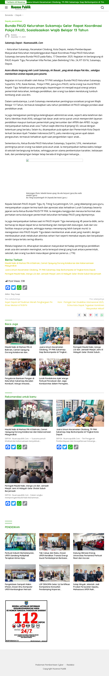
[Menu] (7, 7)
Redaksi (70, 665)
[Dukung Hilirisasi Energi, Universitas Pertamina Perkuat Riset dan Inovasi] (88, 541)
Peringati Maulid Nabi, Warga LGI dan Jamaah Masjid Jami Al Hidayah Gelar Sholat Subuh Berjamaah (53, 274)
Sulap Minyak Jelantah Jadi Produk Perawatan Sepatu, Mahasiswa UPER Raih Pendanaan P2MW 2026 (86, 587)
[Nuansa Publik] (20, 7)
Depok (8, 21)
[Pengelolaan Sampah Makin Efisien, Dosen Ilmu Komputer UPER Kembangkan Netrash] (20, 572)
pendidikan (17, 21)
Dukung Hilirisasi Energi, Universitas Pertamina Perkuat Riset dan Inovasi (87, 555)
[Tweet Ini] (85, 315)
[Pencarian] (102, 7)
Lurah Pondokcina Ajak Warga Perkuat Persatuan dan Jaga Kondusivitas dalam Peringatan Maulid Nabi (54, 381)
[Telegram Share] (96, 315)
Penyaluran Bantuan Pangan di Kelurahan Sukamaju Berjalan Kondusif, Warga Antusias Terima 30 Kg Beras (19, 381)
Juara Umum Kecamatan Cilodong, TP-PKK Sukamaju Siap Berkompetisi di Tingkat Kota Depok (58, 2)
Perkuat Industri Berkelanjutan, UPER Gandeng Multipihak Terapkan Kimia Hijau (19, 555)
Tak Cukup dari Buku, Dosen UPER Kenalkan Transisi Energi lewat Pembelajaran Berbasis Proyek (53, 556)
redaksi (14, 35)
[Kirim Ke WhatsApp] (102, 315)
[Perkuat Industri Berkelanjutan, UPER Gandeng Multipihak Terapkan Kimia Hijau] (20, 541)
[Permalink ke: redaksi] (7, 35)
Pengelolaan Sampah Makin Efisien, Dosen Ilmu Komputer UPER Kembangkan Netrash (19, 587)
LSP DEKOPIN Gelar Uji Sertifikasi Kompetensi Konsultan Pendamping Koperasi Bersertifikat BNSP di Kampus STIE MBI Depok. (54, 587)
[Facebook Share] (79, 315)
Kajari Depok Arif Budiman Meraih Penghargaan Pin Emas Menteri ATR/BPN (29, 302)
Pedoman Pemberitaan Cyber (49, 665)
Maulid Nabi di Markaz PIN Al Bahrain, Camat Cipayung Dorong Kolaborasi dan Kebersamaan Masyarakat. (49, 264)
